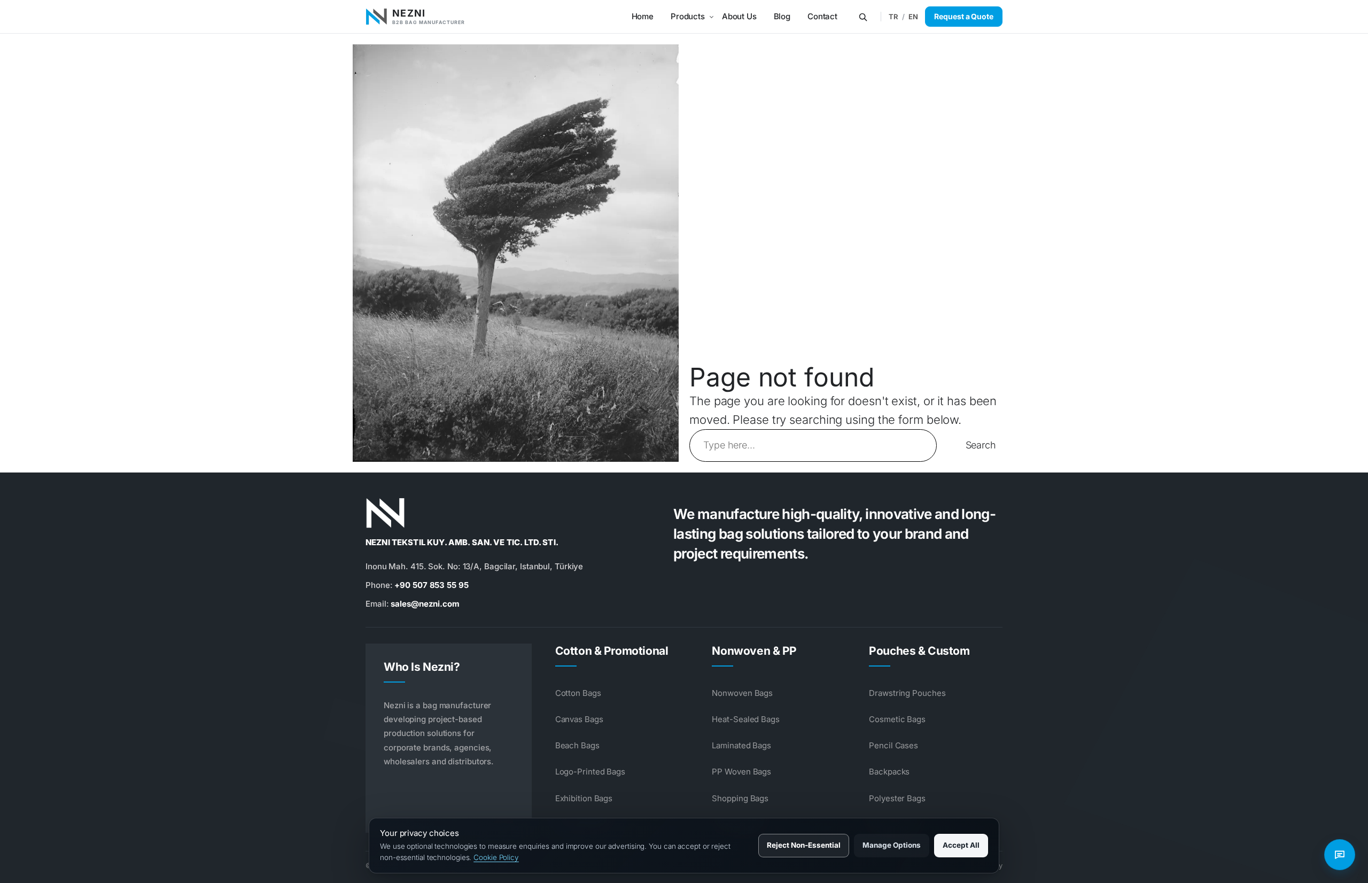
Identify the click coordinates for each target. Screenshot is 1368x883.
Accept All (961, 845)
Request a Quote (963, 16)
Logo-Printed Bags (590, 771)
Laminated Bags (741, 745)
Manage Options (891, 845)
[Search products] (863, 16)
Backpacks (889, 771)
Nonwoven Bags (742, 693)
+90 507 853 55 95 (431, 585)
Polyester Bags (897, 798)
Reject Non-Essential (804, 845)
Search (981, 445)
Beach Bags (577, 745)
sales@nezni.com (425, 604)
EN (913, 16)
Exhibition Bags (584, 798)
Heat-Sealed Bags (745, 719)
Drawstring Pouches (907, 693)
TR (893, 16)
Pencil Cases (893, 745)
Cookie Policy (496, 857)
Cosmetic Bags (897, 719)
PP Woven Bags (741, 771)
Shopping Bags (740, 798)
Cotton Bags (578, 693)
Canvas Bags (579, 719)
